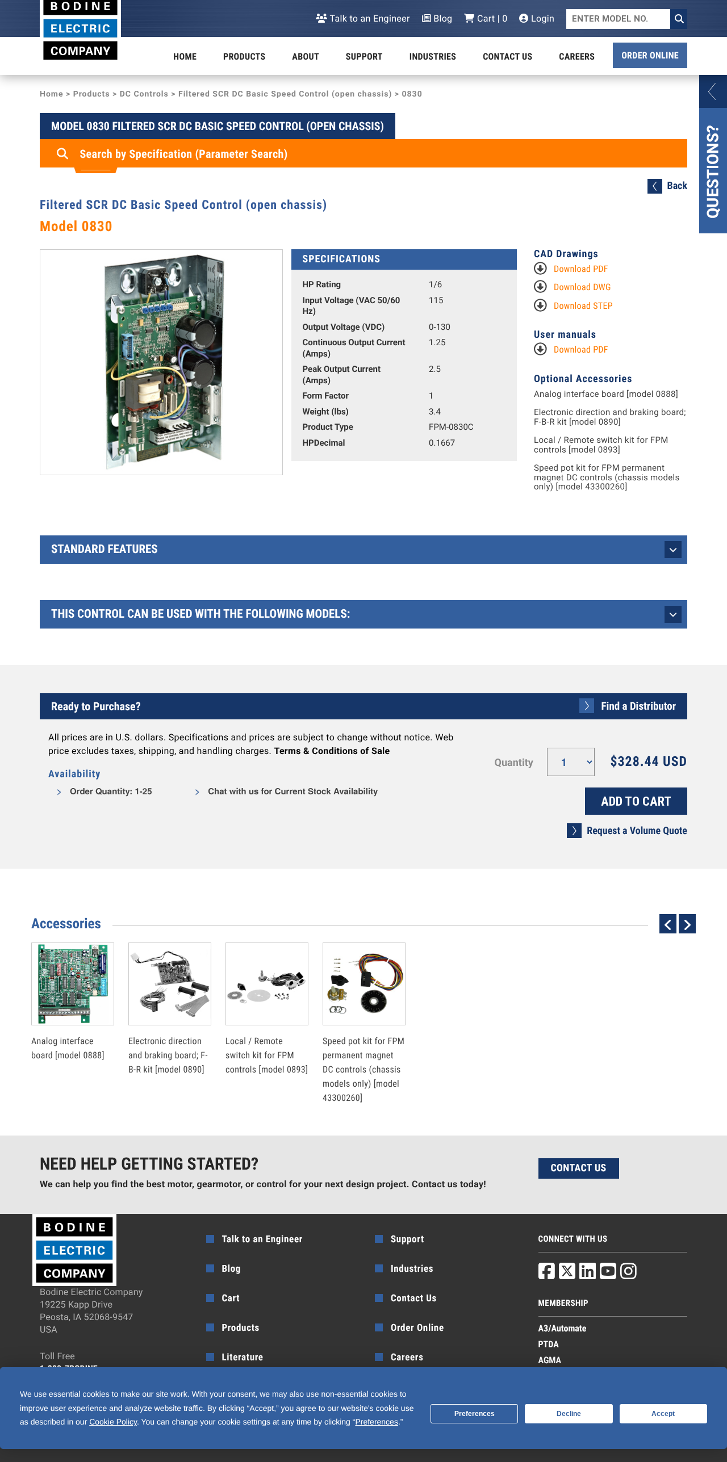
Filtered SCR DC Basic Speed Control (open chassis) (285, 94)
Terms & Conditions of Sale (332, 750)
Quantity (514, 763)
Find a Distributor (638, 706)
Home (185, 56)
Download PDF (581, 268)
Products (244, 56)
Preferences (474, 1414)
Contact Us (507, 56)
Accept (663, 1414)
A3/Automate (562, 1328)
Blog (442, 18)
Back (677, 186)
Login (541, 18)
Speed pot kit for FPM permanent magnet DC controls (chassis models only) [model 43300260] (607, 477)
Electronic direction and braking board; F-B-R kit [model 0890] (610, 417)
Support (364, 56)
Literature (243, 1357)
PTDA (548, 1344)
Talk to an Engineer (369, 18)
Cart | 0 (491, 18)
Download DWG (582, 287)
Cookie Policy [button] (113, 1421)
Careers (577, 56)
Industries (433, 56)
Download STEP (583, 305)
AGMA (550, 1360)
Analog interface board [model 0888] (606, 394)
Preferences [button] (376, 1421)
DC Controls (144, 94)
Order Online (650, 55)
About (305, 56)
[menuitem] (185, 56)
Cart (231, 1298)
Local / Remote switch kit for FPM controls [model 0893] (601, 444)
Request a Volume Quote (637, 831)
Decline (569, 1414)
